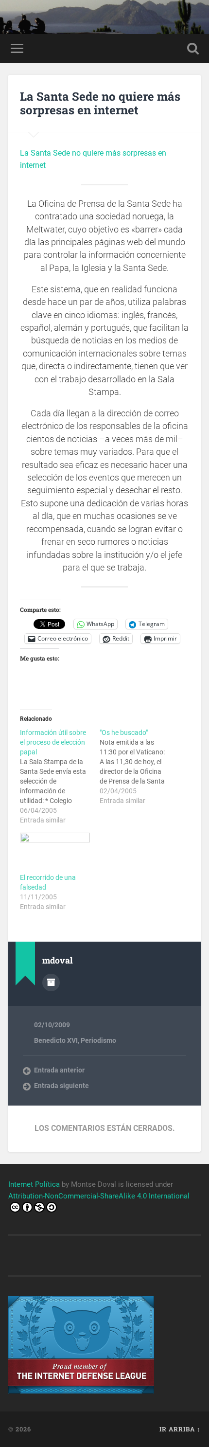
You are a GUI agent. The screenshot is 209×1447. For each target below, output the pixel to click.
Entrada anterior (59, 1070)
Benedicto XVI (56, 1040)
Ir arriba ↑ (180, 1429)
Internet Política (34, 1184)
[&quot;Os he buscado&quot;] (139, 766)
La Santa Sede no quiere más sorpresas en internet (100, 103)
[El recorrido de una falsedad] (55, 853)
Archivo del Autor (51, 982)
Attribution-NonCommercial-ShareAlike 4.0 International (99, 1196)
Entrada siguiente (61, 1086)
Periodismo (98, 1040)
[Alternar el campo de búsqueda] (193, 48)
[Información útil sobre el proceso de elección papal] (60, 776)
